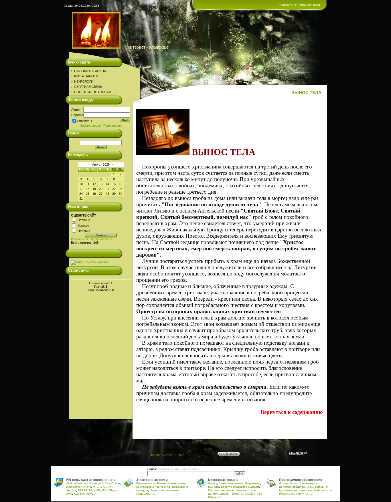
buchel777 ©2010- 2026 (167, 455)
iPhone (284, 483)
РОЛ (97, 490)
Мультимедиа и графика (296, 490)
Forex (294, 483)
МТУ (104, 490)
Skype (113, 490)
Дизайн (225, 493)
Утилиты (302, 493)
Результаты (79, 239)
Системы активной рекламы (227, 490)
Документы (252, 483)
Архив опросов (101, 239)
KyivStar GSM (83, 493)
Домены (237, 493)
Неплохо (84, 230)
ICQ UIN (213, 486)
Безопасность (145, 483)
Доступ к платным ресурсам (240, 486)
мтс (177, 469)
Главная (284, 4)
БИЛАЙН (106, 486)
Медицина (143, 493)
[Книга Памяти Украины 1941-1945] (90, 262)
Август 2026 (101, 164)
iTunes (212, 483)
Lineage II (97, 483)
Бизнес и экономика (171, 483)
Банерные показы (231, 483)
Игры (310, 486)
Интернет (322, 486)
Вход (316, 4)
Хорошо (83, 225)
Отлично (84, 219)
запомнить (84, 120)
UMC (69, 493)
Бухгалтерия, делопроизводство (298, 485)
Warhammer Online (78, 486)
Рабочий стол (323, 490)
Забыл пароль (90, 125)
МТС (96, 486)
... (95, 493)
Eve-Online (112, 483)
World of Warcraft (77, 483)
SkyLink (71, 490)
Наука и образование (164, 490)
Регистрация (302, 4)
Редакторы (286, 493)
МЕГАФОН (85, 490)
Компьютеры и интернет (153, 486)
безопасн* (194, 469)
